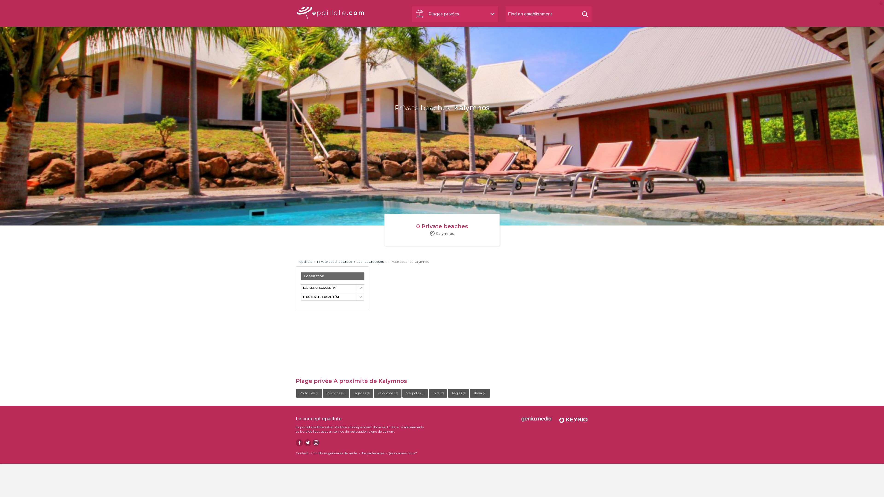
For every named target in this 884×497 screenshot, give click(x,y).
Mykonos (336, 393)
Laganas (361, 393)
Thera (480, 393)
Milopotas (415, 393)
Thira (438, 393)
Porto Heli (309, 393)
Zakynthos (388, 393)
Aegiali (459, 393)
